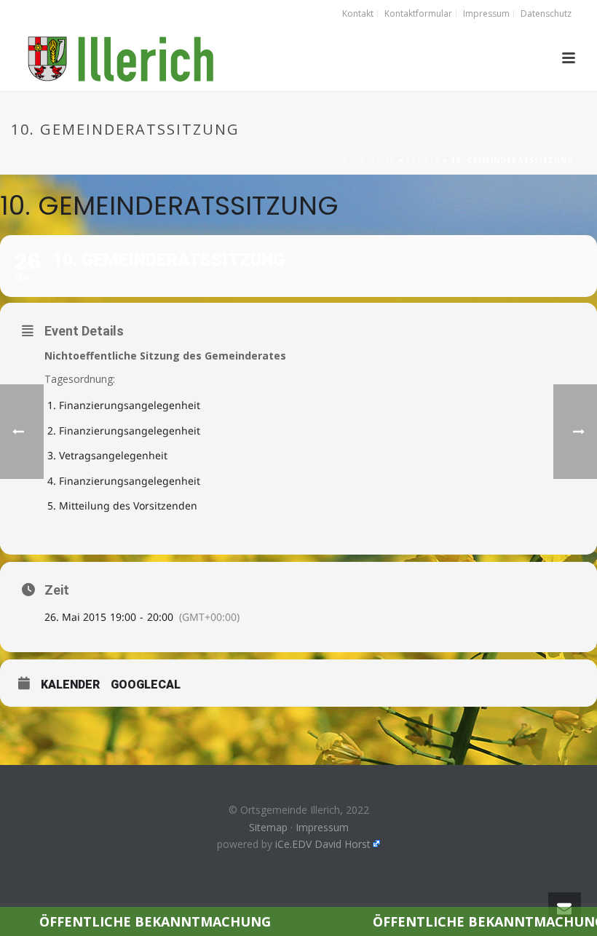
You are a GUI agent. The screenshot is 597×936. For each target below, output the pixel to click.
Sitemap (268, 827)
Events (423, 160)
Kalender (70, 684)
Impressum (322, 827)
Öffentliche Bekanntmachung (130, 921)
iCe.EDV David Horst (323, 844)
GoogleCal (146, 684)
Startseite (369, 160)
